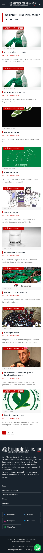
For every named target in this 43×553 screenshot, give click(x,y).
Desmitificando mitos (14, 415)
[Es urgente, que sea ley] (21, 77)
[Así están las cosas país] (21, 37)
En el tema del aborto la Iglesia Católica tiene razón (18, 373)
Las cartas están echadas (15, 292)
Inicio (4, 486)
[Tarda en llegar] (21, 197)
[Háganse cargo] (21, 157)
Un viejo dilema (11, 332)
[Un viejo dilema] (21, 317)
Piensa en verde (11, 132)
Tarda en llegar (11, 212)
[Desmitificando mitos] (21, 400)
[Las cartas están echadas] (21, 277)
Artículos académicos (10, 490)
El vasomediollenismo (14, 252)
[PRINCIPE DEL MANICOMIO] (21, 452)
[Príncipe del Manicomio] (22, 4)
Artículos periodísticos (14, 28)
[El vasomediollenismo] (21, 237)
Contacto (5, 503)
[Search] (39, 4)
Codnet (27, 542)
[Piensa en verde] (21, 117)
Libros (4, 499)
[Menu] (3, 4)
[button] (37, 547)
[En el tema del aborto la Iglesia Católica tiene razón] (21, 357)
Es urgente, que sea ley (14, 92)
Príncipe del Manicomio (27, 539)
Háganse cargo (11, 172)
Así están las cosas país (15, 52)
